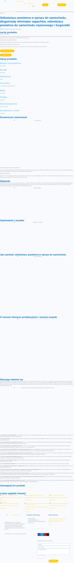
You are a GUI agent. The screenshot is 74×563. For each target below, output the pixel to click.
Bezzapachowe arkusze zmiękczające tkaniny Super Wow (37, 497)
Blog (29, 6)
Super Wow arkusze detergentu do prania (58, 497)
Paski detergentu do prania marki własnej (9, 505)
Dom (25, 3)
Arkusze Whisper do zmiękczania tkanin (57, 505)
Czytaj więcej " (3, 502)
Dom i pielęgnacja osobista (9, 11)
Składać (41, 556)
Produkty (30, 3)
